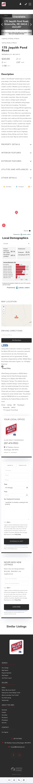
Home (3, 405)
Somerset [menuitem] (4, 710)
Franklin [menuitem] (4, 712)
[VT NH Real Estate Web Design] (16, 769)
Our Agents (14, 452)
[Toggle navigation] (30, 4)
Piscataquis (20, 405)
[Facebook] (13, 755)
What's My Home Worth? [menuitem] (9, 690)
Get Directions (16, 340)
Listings (9, 405)
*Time (5, 491)
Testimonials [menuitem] (5, 700)
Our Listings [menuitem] (5, 668)
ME (14, 405)
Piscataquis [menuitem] (5, 720)
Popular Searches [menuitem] (6, 673)
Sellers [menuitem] (3, 687)
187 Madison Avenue (17, 743)
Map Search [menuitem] (5, 670)
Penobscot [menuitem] (5, 717)
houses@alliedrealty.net (18, 747)
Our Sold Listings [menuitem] (6, 698)
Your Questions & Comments (12, 499)
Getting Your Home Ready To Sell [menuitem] (11, 692)
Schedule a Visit (22, 465)
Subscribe (16, 607)
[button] (3, 24)
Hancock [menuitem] (4, 722)
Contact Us (7, 452)
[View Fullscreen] (3, 313)
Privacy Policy (6, 368)
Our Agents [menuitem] (5, 732)
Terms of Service (11, 548)
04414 (13, 407)
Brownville (6, 407)
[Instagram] (19, 755)
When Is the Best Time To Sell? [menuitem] (10, 695)
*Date (5, 484)
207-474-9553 (26, 4)
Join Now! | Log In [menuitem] (7, 678)
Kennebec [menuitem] (4, 715)
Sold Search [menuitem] (5, 675)
